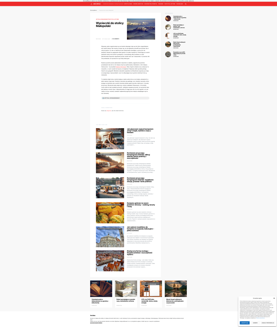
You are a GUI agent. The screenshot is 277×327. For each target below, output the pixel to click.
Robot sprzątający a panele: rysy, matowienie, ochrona (179, 26)
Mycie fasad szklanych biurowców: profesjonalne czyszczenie (179, 44)
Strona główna (93, 10)
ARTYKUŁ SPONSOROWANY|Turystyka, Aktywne (107, 19)
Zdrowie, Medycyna (138, 3)
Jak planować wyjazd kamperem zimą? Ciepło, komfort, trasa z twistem (140, 131)
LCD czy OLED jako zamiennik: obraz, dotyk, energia (179, 35)
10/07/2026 (175, 47)
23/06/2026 (176, 56)
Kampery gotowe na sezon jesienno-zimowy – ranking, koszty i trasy (141, 205)
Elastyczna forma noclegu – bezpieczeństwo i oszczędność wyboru (139, 252)
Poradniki (160, 3)
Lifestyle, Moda (128, 3)
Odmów (255, 323)
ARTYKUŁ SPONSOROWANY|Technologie (149, 283)
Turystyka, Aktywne (169, 3)
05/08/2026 (176, 37)
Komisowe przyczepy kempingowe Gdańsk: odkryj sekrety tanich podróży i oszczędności (138, 155)
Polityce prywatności (260, 317)
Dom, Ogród (120, 282)
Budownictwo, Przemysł (150, 3)
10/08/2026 (175, 20)
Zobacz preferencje (268, 323)
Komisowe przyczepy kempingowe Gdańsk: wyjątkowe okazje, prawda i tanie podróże (140, 180)
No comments (115, 38)
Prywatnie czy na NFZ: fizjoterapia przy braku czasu (179, 53)
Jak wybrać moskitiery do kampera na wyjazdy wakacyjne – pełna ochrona (140, 229)
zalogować (108, 110)
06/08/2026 (176, 29)
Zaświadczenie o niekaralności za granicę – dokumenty (179, 17)
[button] (274, 298)
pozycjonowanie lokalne (96, 322)
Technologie (179, 3)
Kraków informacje (121, 67)
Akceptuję (245, 323)
